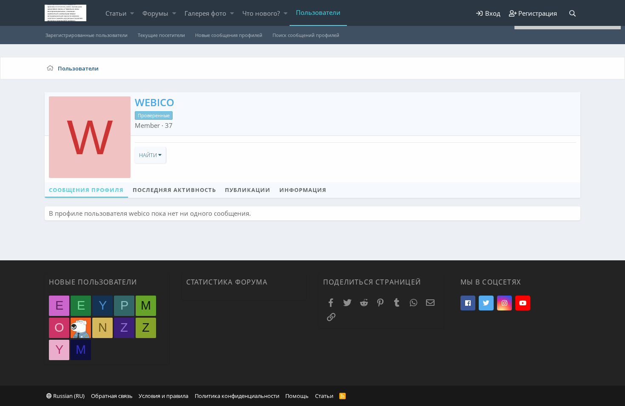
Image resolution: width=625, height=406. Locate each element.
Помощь (297, 396)
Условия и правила (163, 396)
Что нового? (261, 13)
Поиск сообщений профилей (306, 35)
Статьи (116, 13)
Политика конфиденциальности (237, 396)
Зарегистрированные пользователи (86, 35)
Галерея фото (205, 13)
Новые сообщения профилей (228, 35)
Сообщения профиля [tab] (86, 190)
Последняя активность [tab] (174, 190)
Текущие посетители (161, 35)
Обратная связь (112, 396)
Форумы (155, 13)
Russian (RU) (68, 396)
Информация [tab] (303, 190)
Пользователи (318, 12)
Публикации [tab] (247, 190)
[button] (132, 13)
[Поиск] (572, 13)
